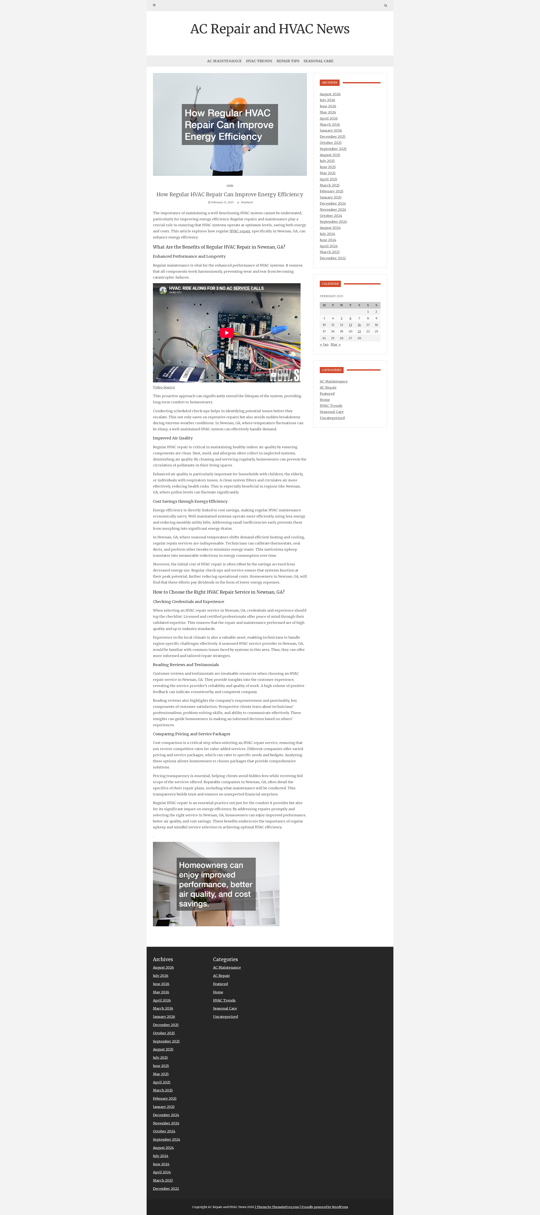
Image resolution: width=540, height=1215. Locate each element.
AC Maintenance (224, 61)
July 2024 (327, 234)
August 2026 (330, 94)
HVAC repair (240, 231)
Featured (327, 393)
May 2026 (328, 112)
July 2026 (327, 100)
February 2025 (331, 191)
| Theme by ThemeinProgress (277, 1207)
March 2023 (330, 252)
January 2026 (331, 130)
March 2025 (330, 185)
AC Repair (328, 387)
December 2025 (333, 136)
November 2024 (333, 209)
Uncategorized (332, 418)
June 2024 (328, 240)
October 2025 (331, 143)
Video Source (164, 387)
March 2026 (330, 124)
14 (359, 325)
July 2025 (327, 161)
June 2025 (328, 167)
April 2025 (328, 179)
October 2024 (331, 216)
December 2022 (333, 258)
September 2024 (333, 221)
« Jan (324, 344)
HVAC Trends (259, 61)
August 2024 (330, 228)
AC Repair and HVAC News (270, 29)
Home (230, 185)
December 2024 (333, 203)
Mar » (336, 344)
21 (359, 331)
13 (350, 325)
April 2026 (329, 118)
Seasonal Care (318, 61)
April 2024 (329, 246)
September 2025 (333, 149)
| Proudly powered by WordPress (324, 1207)
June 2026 (328, 106)
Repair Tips (288, 61)
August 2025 (330, 155)
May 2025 (328, 173)
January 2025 (331, 197)
